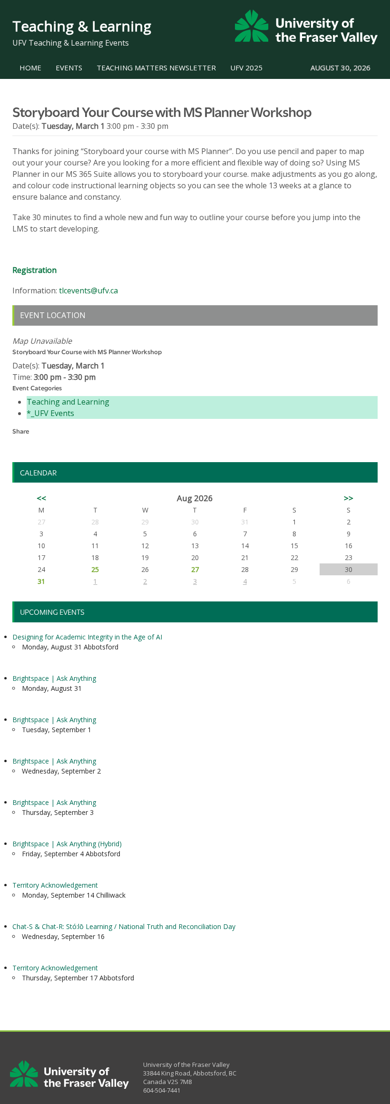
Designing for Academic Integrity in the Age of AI (87, 636)
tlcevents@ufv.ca (88, 290)
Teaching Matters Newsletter (156, 67)
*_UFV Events (50, 413)
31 (41, 581)
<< (41, 498)
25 (95, 569)
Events (69, 67)
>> (348, 498)
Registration (34, 270)
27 (195, 569)
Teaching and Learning (68, 402)
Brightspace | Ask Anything (54, 678)
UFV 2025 (246, 67)
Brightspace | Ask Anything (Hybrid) (67, 843)
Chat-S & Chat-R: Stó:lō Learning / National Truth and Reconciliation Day (123, 926)
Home (30, 67)
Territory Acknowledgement (55, 885)
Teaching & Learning (81, 26)
